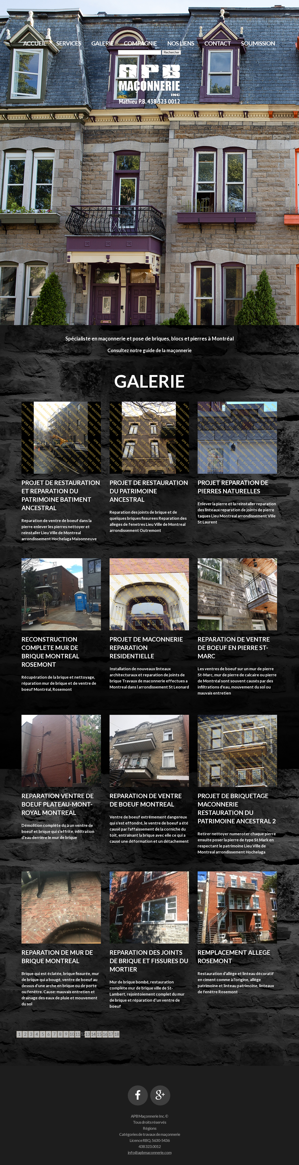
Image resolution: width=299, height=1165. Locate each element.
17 (111, 1034)
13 (87, 1034)
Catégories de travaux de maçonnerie (149, 1134)
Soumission (258, 43)
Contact (217, 43)
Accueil (34, 43)
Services (68, 43)
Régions (149, 1128)
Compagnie (140, 43)
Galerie (102, 43)
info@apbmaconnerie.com (149, 1152)
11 (77, 1034)
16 (105, 1034)
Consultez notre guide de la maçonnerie (149, 350)
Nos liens (180, 43)
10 (72, 1034)
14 (93, 1034)
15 (99, 1034)
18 (116, 1034)
